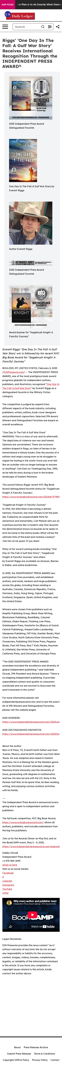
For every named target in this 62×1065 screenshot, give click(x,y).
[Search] (42, 26)
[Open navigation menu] (5, 27)
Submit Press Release (19, 1053)
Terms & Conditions (44, 1053)
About (17, 1047)
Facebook (8, 872)
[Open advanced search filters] (49, 26)
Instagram (8, 885)
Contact (54, 1060)
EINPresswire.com (14, 372)
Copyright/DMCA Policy (16, 1060)
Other (5, 893)
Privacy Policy (40, 1060)
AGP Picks (7, 4)
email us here (9, 864)
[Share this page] (58, 27)
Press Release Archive (36, 1047)
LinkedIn (7, 881)
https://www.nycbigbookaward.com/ (23, 822)
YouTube (7, 889)
